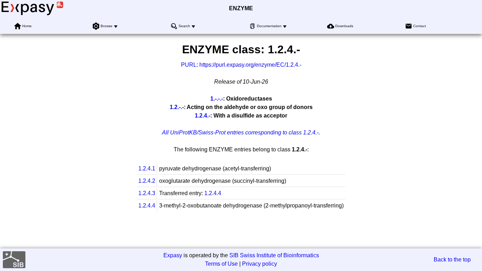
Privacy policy (259, 264)
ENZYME (241, 8)
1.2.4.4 (212, 193)
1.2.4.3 (146, 193)
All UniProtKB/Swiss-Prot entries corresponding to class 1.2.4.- (240, 133)
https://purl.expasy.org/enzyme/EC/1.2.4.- (250, 65)
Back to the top (452, 260)
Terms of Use (221, 264)
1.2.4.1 (146, 168)
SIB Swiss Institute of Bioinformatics (274, 255)
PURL (189, 65)
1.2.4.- (202, 116)
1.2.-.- (177, 107)
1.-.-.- (216, 99)
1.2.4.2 (146, 181)
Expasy (172, 255)
